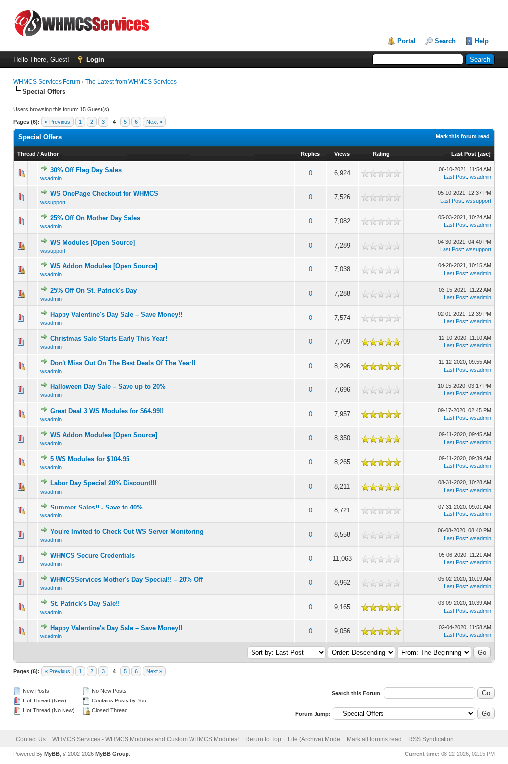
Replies (310, 154)
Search (445, 41)
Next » (154, 122)
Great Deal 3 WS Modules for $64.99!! (107, 411)
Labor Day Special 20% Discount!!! (103, 483)
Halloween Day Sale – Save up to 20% (108, 386)
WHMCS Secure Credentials (92, 555)
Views (342, 154)
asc (484, 154)
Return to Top (263, 739)
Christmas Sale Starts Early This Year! (108, 338)
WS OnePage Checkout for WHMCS (104, 193)
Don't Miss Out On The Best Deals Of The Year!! (122, 363)
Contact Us (31, 739)
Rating (381, 154)
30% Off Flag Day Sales (86, 170)
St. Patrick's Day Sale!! (85, 603)
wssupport (52, 202)
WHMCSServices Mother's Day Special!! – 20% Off (126, 579)
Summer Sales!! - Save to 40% (96, 507)
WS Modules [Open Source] (92, 242)
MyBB (52, 754)
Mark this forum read (463, 136)
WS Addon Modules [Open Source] (103, 266)
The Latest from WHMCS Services (131, 81)
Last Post (463, 154)
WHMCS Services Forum (46, 81)
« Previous (57, 122)
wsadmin (51, 178)
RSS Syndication (431, 739)
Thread (26, 154)
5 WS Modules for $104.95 (89, 459)
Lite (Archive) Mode (314, 739)
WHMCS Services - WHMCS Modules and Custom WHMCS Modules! (145, 739)
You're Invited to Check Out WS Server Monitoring (127, 531)
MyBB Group (112, 754)
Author (49, 154)
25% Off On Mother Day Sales (95, 218)
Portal (406, 41)
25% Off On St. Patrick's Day (93, 290)
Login (95, 59)
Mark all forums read (374, 739)
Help (482, 41)
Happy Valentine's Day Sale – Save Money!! (116, 314)
